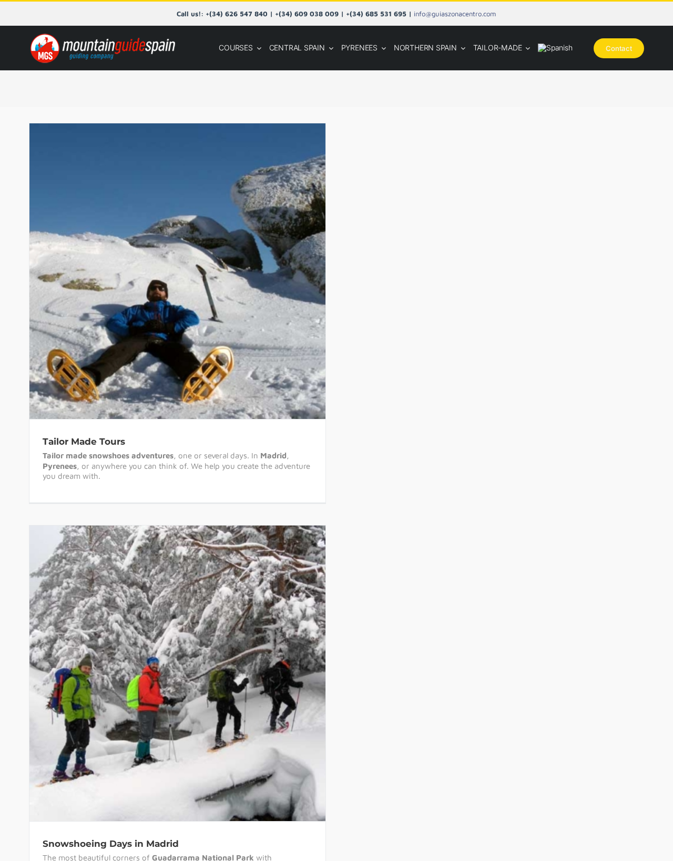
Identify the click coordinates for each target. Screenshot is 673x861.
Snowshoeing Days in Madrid (164, 663)
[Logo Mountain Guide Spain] (102, 34)
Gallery (190, 260)
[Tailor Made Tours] (177, 271)
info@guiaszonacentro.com (455, 13)
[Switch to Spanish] (555, 48)
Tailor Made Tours (164, 260)
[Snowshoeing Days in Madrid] (177, 673)
